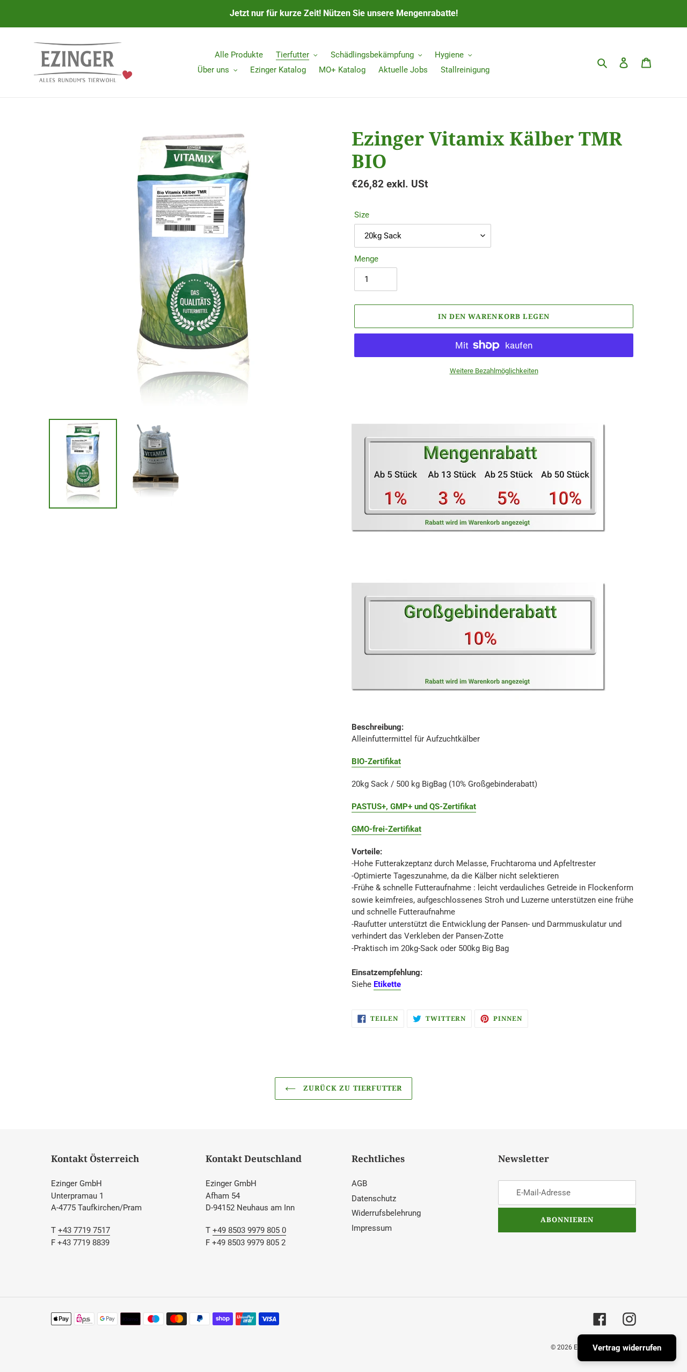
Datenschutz (374, 1198)
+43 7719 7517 (84, 1230)
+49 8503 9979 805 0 (249, 1230)
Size (361, 215)
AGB (359, 1183)
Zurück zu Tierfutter (351, 1088)
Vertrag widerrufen (627, 1348)
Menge (366, 259)
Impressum (372, 1228)
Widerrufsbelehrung (386, 1213)
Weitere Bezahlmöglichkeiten (494, 371)
